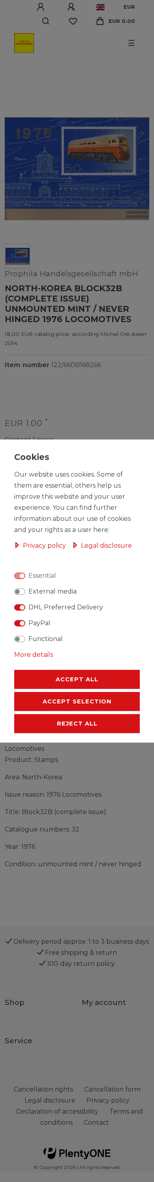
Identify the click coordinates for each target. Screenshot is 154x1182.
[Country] (100, 7)
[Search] (46, 21)
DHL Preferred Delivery (65, 607)
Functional (45, 639)
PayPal (39, 623)
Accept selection (77, 701)
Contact (96, 1122)
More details (33, 654)
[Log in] (41, 7)
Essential (42, 575)
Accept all (77, 679)
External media (52, 591)
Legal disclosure (106, 545)
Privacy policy (45, 545)
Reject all (77, 723)
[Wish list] (73, 21)
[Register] (72, 7)
